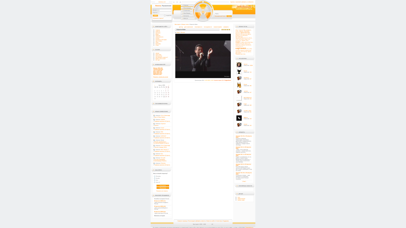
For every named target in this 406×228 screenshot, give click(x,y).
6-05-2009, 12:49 (209, 80)
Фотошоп (241, 39)
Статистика (219, 221)
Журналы (238, 34)
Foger (245, 104)
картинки (241, 48)
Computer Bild (241, 30)
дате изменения (188, 27)
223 (250, 98)
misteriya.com (162, 2)
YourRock (246, 77)
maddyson (248, 30)
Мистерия (177, 24)
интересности (239, 46)
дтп (249, 43)
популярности (198, 27)
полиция (238, 50)
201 (250, 112)
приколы (242, 50)
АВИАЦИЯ (246, 31)
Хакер (246, 39)
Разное (157, 38)
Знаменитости (159, 37)
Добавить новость (200, 221)
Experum (163, 123)
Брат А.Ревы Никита (159, 117)
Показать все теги (240, 54)
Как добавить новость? (162, 57)
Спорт (157, 45)
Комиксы (238, 35)
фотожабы (238, 52)
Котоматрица (244, 35)
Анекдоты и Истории (161, 39)
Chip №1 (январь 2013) (160, 147)
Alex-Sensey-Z (165, 149)
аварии (243, 40)
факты (249, 51)
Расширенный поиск (220, 16)
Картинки (158, 32)
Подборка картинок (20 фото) (162, 121)
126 (250, 125)
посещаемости (208, 27)
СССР (237, 39)
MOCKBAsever (248, 97)
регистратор (244, 51)
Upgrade (241, 31)
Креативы (158, 43)
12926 (251, 65)
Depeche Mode (181, 29)
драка (246, 43)
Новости (158, 31)
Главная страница (182, 221)
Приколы (158, 35)
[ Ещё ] (244, 181)
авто (247, 40)
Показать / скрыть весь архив (160, 76)
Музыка (183, 32)
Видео (157, 34)
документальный (240, 43)
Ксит (239, 197)
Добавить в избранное (248, 2)
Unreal (245, 124)
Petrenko (163, 163)
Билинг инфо (241, 200)
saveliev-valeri (247, 110)
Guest (162, 127)
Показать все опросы (162, 191)
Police (237, 31)
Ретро (250, 38)
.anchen (246, 91)
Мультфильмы (239, 36)
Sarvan (245, 64)
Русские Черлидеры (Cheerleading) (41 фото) (159, 160)
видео (238, 42)
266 (250, 85)
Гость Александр (165, 115)
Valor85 (163, 119)
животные (238, 44)
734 (250, 72)
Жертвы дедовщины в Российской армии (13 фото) (161, 142)
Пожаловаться (249, 227)
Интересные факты (246, 34)
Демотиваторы (245, 32)
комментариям (218, 27)
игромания (248, 44)
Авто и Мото (159, 41)
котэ (248, 48)
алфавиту (226, 27)
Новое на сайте (210, 221)
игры (158, 54)
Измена (156, 125)
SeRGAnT (163, 136)
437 (250, 79)
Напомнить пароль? (158, 18)
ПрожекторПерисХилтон (242, 38)
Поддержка (226, 221)
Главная (158, 30)
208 (250, 105)
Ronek (245, 84)
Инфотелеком (241, 198)
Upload (157, 53)
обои (250, 48)
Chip (237, 30)
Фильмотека (159, 56)
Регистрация (191, 221)
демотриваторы (249, 42)
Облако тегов (184, 24)
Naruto (245, 71)
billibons (246, 117)
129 (250, 118)
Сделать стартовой (235, 2)
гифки (242, 42)
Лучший (163, 157)
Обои (157, 42)
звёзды (243, 44)
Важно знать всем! (161, 58)
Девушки (238, 32)
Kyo (162, 153)
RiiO (162, 132)
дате (180, 27)
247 (250, 92)
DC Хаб (158, 60)
